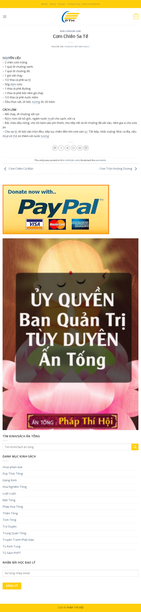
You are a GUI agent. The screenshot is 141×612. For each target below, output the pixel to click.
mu (50, 118)
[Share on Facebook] (61, 148)
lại (85, 131)
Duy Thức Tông (13, 473)
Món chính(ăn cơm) (70, 31)
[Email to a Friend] (74, 148)
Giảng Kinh (10, 480)
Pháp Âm (44, 4)
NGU (6, 58)
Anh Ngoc (84, 46)
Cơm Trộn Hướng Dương (116, 169)
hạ (6, 136)
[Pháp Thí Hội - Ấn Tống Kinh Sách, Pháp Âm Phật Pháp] (70, 17)
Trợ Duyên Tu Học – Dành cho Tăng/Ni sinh (83, 4)
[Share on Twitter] (67, 148)
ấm (14, 84)
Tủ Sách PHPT (12, 553)
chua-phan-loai (12, 467)
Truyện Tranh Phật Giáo (18, 540)
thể (15, 136)
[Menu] (5, 16)
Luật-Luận (9, 493)
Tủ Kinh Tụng (11, 546)
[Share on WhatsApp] (55, 148)
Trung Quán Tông (14, 533)
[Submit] (135, 447)
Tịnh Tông (9, 520)
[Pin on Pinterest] (80, 148)
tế (29, 80)
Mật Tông (9, 500)
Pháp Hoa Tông (13, 507)
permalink (101, 160)
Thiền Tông (10, 513)
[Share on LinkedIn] (86, 148)
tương (36, 102)
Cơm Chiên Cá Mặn (20, 169)
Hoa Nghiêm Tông (15, 487)
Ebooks (53, 4)
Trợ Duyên (61, 4)
